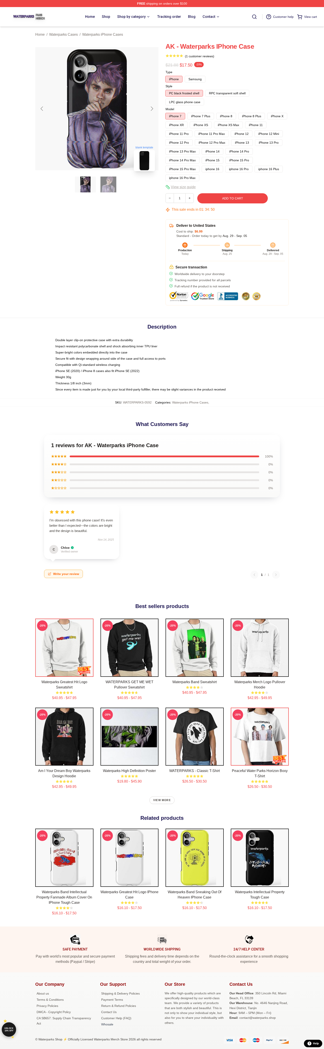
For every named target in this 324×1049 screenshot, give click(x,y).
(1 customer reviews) (199, 56)
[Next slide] (151, 108)
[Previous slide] (42, 108)
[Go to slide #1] (85, 184)
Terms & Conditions (50, 999)
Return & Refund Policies (118, 1006)
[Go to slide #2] (108, 184)
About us (43, 993)
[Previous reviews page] (254, 575)
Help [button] (316, 1043)
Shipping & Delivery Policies (120, 993)
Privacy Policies (47, 1006)
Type (169, 72)
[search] (254, 16)
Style (169, 86)
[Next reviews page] (276, 575)
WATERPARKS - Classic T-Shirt (194, 771)
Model (170, 109)
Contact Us (109, 1012)
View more (162, 800)
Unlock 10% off (8, 1029)
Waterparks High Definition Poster (129, 771)
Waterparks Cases (63, 34)
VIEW (64, 672)
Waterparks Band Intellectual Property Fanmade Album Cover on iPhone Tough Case (64, 897)
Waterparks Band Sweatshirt (194, 682)
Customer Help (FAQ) (116, 1018)
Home (40, 34)
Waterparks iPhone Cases (102, 34)
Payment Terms (112, 999)
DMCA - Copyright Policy (54, 1012)
